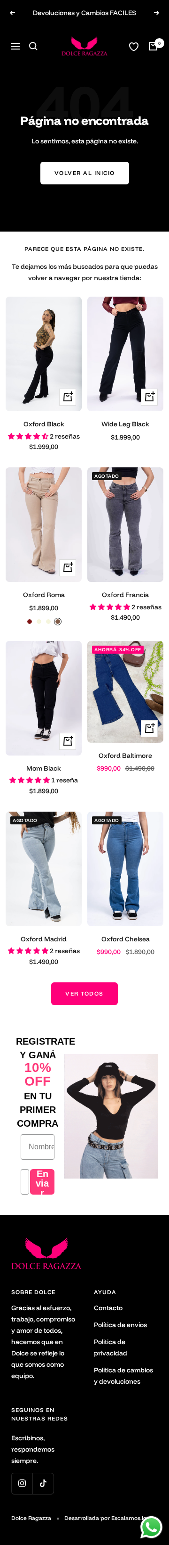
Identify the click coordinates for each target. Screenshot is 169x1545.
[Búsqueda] (33, 46)
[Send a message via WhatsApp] (151, 1527)
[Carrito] (153, 46)
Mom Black (43, 768)
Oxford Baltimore (125, 755)
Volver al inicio (84, 172)
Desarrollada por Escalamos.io (105, 1517)
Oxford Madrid (44, 939)
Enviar (42, 1182)
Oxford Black (43, 424)
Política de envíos (120, 1325)
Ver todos (84, 993)
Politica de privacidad (110, 1347)
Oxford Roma (44, 594)
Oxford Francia (125, 594)
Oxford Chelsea (125, 939)
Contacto (108, 1308)
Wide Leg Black (125, 424)
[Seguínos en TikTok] (43, 1483)
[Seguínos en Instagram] (21, 1483)
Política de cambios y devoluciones (123, 1376)
